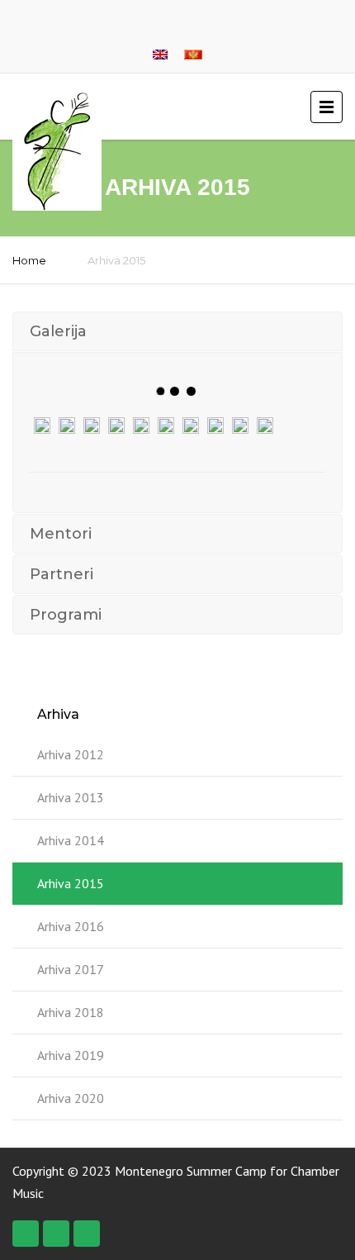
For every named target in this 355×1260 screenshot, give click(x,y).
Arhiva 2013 (70, 797)
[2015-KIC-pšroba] (67, 425)
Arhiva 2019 (70, 1055)
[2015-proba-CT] (215, 425)
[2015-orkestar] (190, 425)
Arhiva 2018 (70, 1012)
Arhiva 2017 (70, 969)
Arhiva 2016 (70, 926)
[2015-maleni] (166, 425)
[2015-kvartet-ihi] (116, 425)
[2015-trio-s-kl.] (240, 425)
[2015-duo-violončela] (42, 425)
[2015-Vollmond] (265, 425)
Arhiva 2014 (70, 840)
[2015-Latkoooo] (141, 425)
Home (29, 260)
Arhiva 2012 (70, 754)
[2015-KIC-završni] (91, 425)
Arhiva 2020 (70, 1098)
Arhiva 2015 (70, 883)
